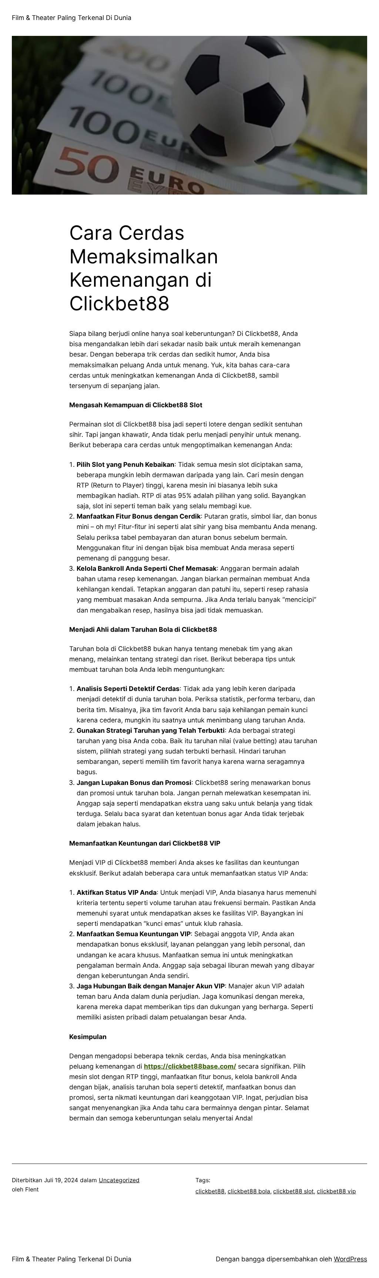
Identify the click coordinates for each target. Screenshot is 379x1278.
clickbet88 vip (336, 1191)
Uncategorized (119, 1180)
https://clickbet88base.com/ (190, 1066)
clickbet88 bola (249, 1191)
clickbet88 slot (293, 1191)
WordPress (350, 1259)
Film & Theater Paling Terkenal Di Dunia (71, 17)
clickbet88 (210, 1191)
